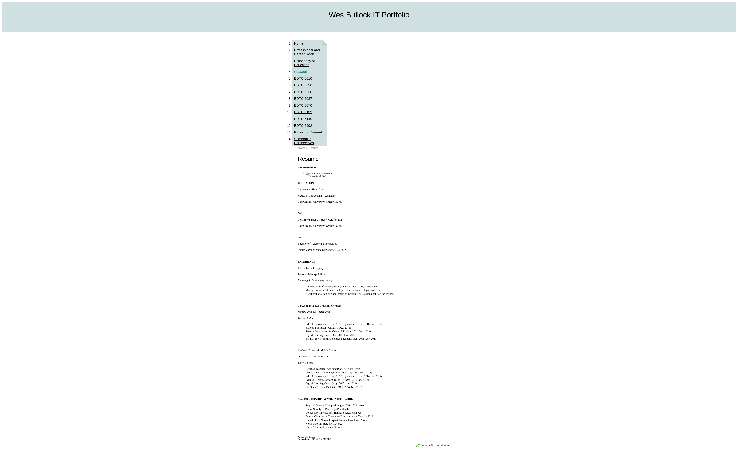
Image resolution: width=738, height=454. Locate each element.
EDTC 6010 (303, 78)
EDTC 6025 (303, 92)
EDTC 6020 (303, 85)
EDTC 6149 (303, 119)
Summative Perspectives (304, 141)
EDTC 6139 (303, 112)
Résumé (300, 72)
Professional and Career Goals (307, 52)
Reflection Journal (308, 132)
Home (298, 43)
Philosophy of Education (304, 63)
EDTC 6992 (303, 125)
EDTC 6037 (303, 99)
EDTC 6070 (303, 105)
